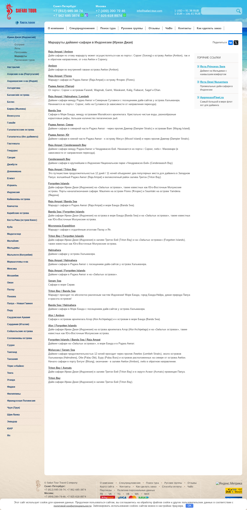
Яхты (17, 48)
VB (127, 494)
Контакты (184, 28)
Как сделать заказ (209, 28)
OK (189, 505)
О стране (19, 44)
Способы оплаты (172, 486)
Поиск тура (108, 28)
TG (119, 494)
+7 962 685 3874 (66, 16)
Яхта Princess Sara (212, 66)
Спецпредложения (82, 28)
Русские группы (132, 28)
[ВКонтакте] (230, 42)
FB (101, 494)
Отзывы (154, 28)
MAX (147, 494)
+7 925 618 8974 (109, 16)
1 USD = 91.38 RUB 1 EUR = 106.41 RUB (187, 12)
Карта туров (27, 22)
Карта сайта (107, 486)
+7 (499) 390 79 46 (110, 11)
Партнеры (106, 490)
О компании (56, 28)
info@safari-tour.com (149, 10)
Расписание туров (24, 60)
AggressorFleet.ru (212, 97)
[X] (236, 42)
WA (137, 494)
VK (110, 494)
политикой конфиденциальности (72, 505)
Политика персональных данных (136, 490)
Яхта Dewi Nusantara (214, 81)
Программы (20, 52)
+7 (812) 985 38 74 (68, 11)
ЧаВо (169, 28)
